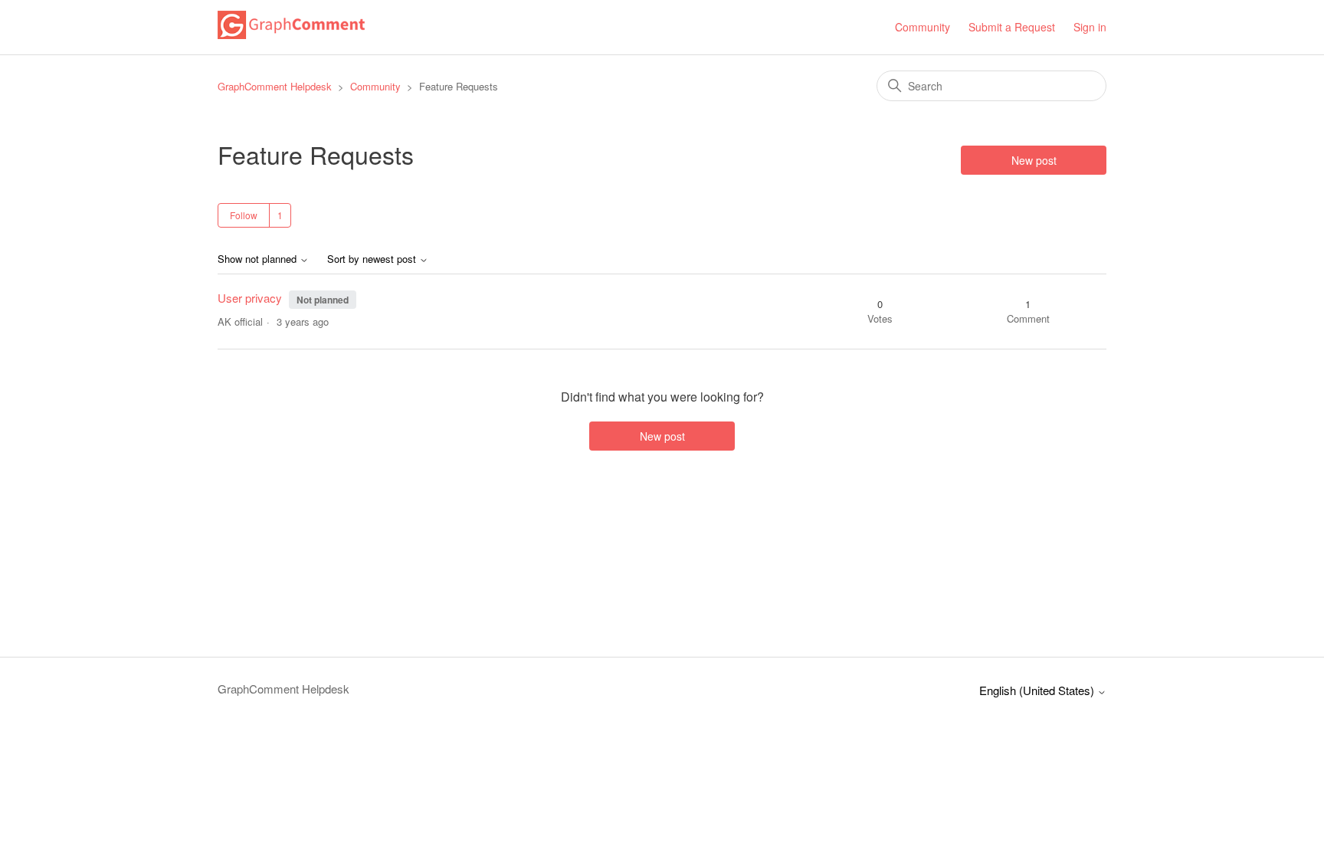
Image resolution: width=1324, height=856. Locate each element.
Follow (243, 214)
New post (1034, 160)
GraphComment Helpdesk (275, 86)
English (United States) (1038, 690)
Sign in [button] (1089, 26)
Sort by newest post (373, 259)
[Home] (291, 34)
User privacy (251, 298)
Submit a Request (1011, 26)
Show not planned (259, 259)
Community (922, 26)
